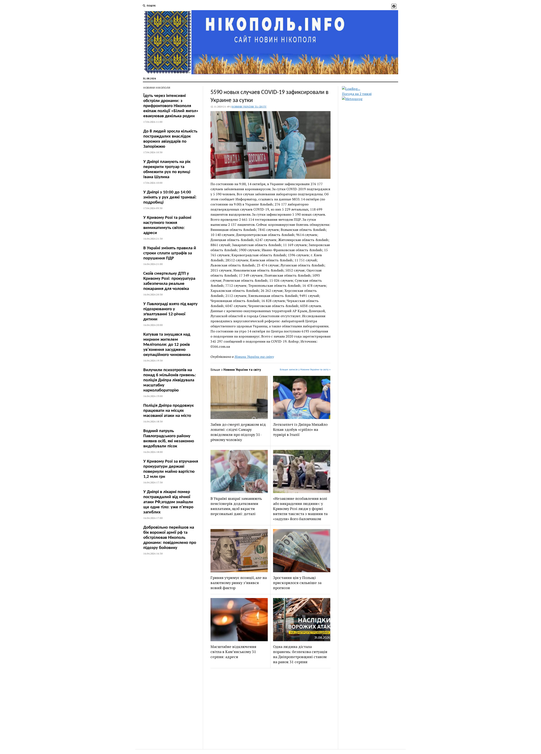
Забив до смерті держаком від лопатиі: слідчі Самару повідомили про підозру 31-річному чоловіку (238, 432)
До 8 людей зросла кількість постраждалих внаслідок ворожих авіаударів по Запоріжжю (170, 139)
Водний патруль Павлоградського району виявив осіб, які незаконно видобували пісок (168, 438)
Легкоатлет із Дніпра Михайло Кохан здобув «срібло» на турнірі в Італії (300, 429)
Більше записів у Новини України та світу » (305, 369)
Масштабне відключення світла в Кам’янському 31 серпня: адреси (233, 651)
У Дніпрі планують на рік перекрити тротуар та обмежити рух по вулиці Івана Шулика (166, 169)
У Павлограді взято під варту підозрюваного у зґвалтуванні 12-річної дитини (170, 311)
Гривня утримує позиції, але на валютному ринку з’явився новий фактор (238, 582)
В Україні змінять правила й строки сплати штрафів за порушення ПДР (169, 253)
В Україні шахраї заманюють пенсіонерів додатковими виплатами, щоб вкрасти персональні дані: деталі (236, 506)
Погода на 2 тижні (357, 93)
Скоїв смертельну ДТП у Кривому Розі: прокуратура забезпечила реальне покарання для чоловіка (169, 281)
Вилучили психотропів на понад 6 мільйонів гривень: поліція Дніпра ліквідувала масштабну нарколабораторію (169, 380)
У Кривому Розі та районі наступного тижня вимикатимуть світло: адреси (167, 225)
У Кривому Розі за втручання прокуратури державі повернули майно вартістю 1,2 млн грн (170, 469)
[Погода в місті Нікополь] (373, 88)
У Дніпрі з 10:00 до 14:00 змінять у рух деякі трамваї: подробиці (170, 197)
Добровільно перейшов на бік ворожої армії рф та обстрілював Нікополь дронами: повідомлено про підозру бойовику (169, 537)
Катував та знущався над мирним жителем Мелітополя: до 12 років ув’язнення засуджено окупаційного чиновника (166, 344)
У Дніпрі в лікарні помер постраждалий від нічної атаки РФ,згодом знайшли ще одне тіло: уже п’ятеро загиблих (168, 502)
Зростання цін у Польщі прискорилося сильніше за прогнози (297, 582)
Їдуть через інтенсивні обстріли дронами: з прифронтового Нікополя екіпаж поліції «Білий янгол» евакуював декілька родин (170, 106)
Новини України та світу (249, 106)
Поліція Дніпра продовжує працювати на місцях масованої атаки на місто (168, 410)
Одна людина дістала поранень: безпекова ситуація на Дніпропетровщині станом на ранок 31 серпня (300, 654)
